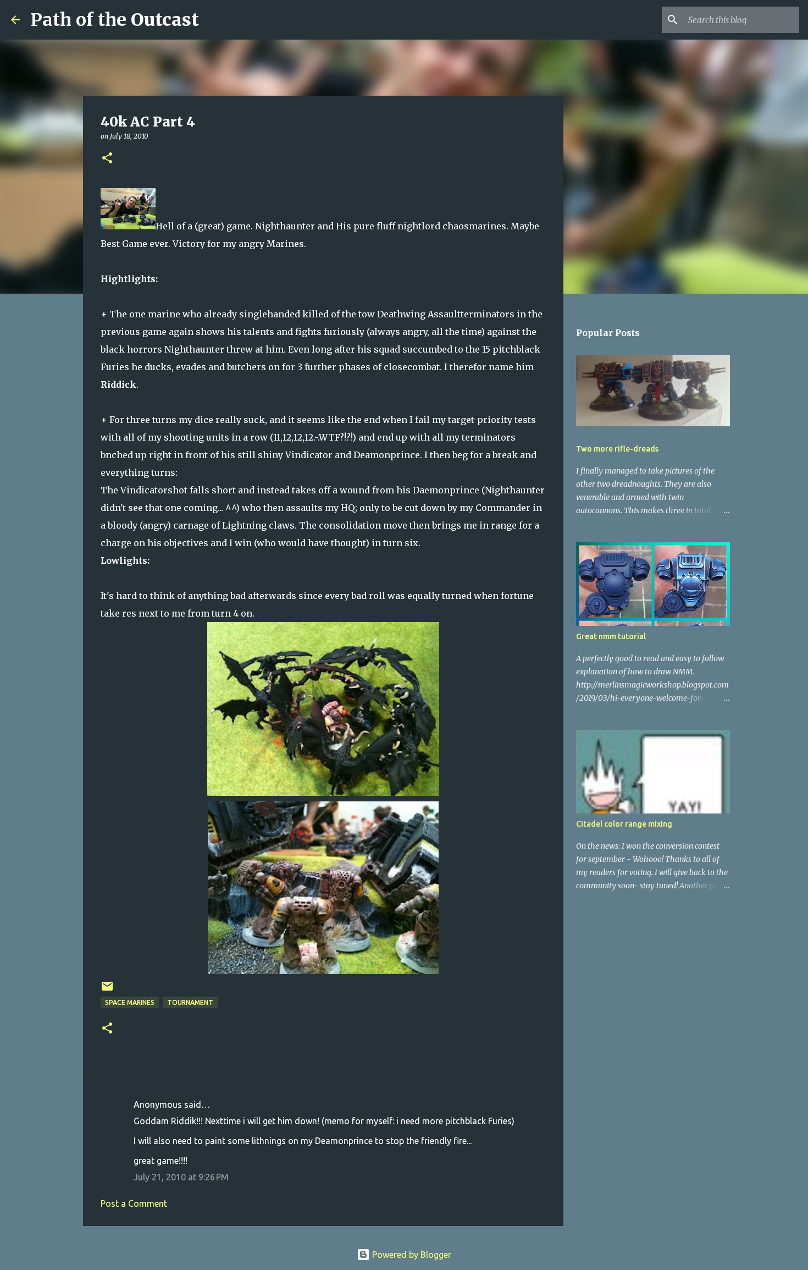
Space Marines (129, 1002)
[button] (107, 158)
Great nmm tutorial (611, 636)
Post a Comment (134, 1203)
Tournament (190, 1002)
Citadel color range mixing (624, 824)
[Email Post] (107, 990)
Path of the (115, 20)
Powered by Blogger (410, 1255)
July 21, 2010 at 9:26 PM (181, 1177)
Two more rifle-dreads (617, 448)
